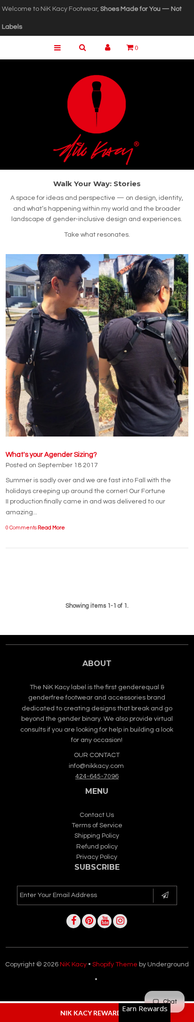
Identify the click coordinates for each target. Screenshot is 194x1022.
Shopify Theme (114, 964)
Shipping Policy (96, 835)
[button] (97, 1012)
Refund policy (97, 846)
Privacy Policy (96, 857)
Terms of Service (97, 825)
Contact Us (97, 815)
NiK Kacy (73, 964)
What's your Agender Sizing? (51, 454)
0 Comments (21, 527)
